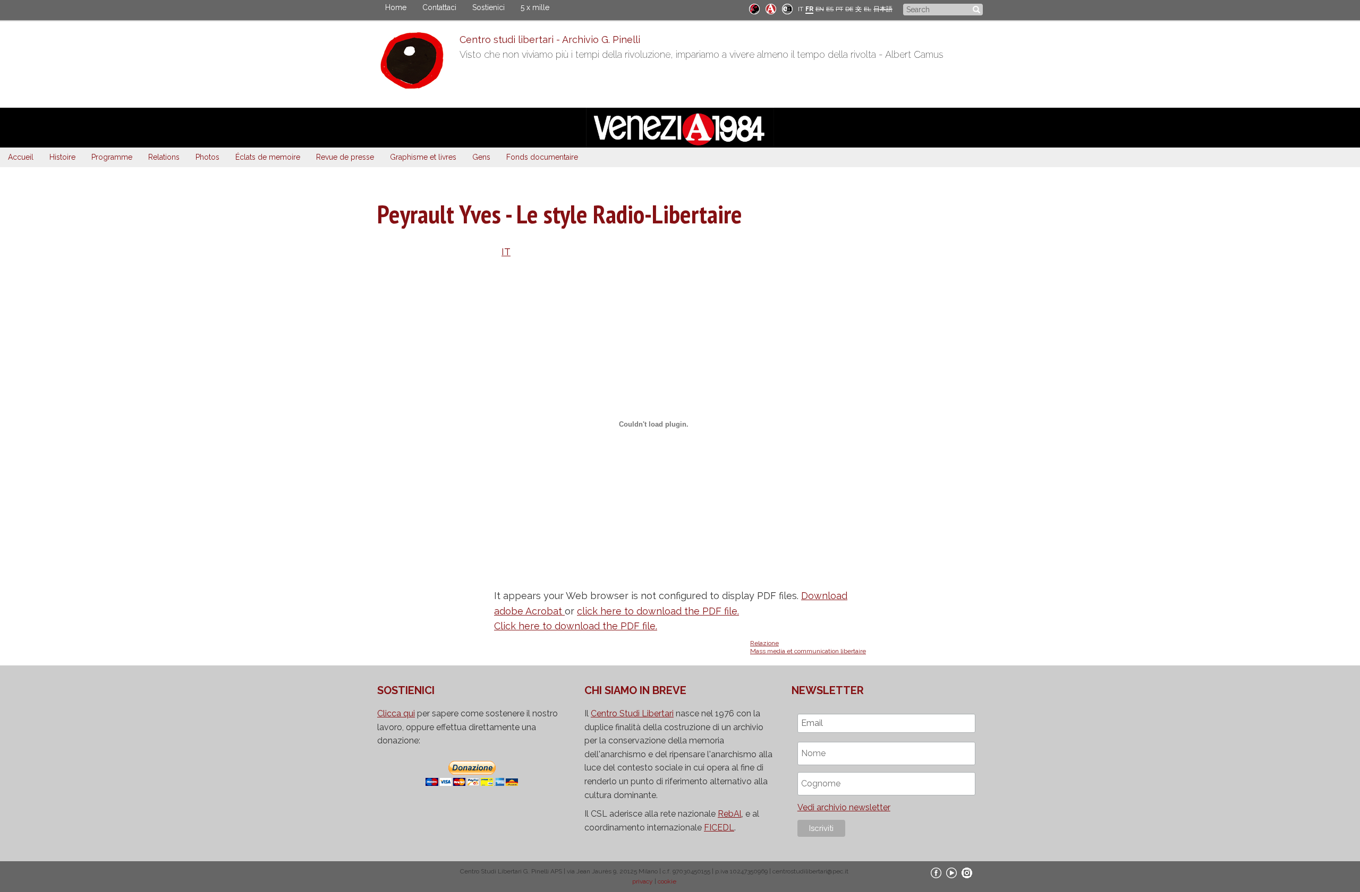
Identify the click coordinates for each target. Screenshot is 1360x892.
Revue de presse (345, 157)
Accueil (20, 157)
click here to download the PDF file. (658, 611)
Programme (111, 157)
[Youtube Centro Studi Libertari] (951, 872)
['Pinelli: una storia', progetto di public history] (754, 8)
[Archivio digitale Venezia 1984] (771, 8)
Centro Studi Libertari (632, 713)
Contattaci (439, 7)
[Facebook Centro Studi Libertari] (936, 872)
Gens (481, 157)
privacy (642, 881)
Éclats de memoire (267, 157)
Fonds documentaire (542, 157)
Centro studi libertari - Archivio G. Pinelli (550, 39)
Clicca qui (396, 713)
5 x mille (535, 7)
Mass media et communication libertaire (808, 651)
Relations (164, 157)
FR (809, 9)
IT (800, 9)
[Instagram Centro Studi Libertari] (967, 872)
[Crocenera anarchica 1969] (787, 8)
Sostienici (488, 7)
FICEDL (719, 827)
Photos (207, 157)
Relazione (764, 643)
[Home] (418, 63)
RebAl (730, 814)
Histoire (62, 157)
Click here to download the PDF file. (575, 625)
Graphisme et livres (423, 157)
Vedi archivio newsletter (843, 807)
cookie (667, 881)
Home (395, 7)
